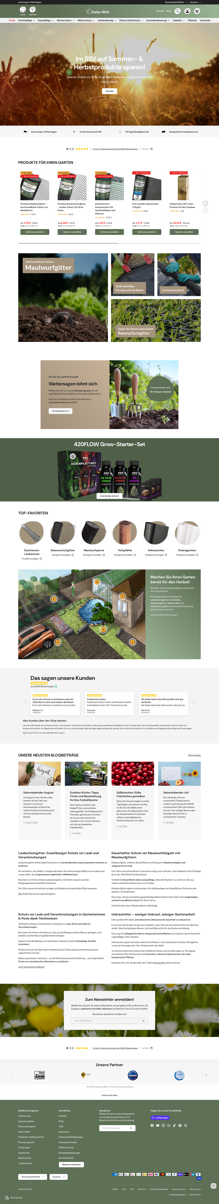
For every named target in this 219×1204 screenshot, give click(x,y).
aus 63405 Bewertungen (42, 686)
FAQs (61, 1121)
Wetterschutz (64, 20)
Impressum (64, 1131)
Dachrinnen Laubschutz (31, 552)
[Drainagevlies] (187, 533)
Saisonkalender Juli (176, 792)
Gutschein (205, 20)
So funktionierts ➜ (60, 411)
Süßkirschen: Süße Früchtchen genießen (131, 794)
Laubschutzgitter (26, 1121)
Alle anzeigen (194, 755)
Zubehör (177, 20)
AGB (61, 1126)
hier (155, 905)
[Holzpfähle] (125, 533)
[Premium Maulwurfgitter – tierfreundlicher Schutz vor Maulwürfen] (34, 185)
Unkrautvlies (156, 550)
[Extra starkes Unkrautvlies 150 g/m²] (146, 185)
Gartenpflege (25, 20)
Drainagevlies (187, 550)
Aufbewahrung (105, 20)
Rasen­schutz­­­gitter (63, 550)
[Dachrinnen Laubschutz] (31, 533)
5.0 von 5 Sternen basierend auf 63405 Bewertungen (115, 149)
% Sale (12, 20)
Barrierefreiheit (66, 1158)
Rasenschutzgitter (27, 1126)
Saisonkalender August (38, 792)
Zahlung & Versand (68, 1142)
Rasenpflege (44, 20)
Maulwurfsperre (94, 550)
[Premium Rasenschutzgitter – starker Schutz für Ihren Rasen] (72, 185)
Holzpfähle (125, 550)
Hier (20, 893)
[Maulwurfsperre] (93, 533)
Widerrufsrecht (66, 1147)
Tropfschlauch (25, 1163)
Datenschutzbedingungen (71, 1137)
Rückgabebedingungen (69, 1152)
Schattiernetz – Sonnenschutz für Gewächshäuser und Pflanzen (105, 208)
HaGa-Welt (28, 1189)
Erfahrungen (24, 1147)
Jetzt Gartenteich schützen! (31, 967)
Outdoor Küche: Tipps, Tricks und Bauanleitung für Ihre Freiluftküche (85, 796)
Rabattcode (24, 1152)
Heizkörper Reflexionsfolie (31, 1137)
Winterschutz (85, 20)
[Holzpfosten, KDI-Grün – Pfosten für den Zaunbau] (184, 185)
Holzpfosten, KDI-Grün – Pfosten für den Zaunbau (182, 205)
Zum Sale (110, 91)
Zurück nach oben (109, 1095)
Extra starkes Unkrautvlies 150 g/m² (145, 205)
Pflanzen (192, 20)
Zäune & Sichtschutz (129, 20)
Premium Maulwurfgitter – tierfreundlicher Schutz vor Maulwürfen (34, 207)
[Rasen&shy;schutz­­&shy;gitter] (62, 533)
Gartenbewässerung (156, 20)
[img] (111, 683)
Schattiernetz (24, 1116)
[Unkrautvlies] (156, 533)
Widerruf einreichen (71, 1164)
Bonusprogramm (26, 1142)
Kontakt (63, 1116)
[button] (197, 11)
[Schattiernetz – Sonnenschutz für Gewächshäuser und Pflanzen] (109, 185)
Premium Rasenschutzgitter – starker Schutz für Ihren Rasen (72, 207)
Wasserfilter (24, 1131)
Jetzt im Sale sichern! (109, 496)
